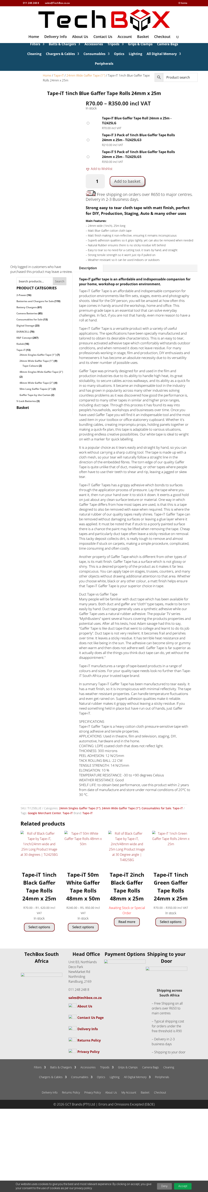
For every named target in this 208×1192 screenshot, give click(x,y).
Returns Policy (89, 1040)
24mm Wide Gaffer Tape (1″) (85, 75)
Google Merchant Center (44, 813)
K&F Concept (24, 337)
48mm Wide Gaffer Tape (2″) (37, 383)
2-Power (21, 295)
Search (59, 281)
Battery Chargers (26, 307)
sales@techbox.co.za (85, 997)
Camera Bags (167, 44)
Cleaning (34, 54)
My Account (128, 1092)
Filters (35, 44)
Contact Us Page (90, 1017)
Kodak (20, 344)
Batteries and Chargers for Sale (35, 301)
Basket (143, 37)
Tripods (113, 44)
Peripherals (104, 64)
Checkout (162, 37)
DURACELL (22, 331)
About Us (80, 37)
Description (88, 268)
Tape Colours (30, 365)
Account (125, 37)
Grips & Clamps (140, 44)
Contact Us (102, 37)
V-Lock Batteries (26, 401)
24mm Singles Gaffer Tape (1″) (38, 355)
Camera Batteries (26, 313)
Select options (39, 927)
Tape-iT (59, 75)
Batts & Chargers (62, 44)
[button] (99, 168)
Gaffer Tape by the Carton (35, 395)
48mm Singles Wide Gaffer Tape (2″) (41, 372)
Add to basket (127, 181)
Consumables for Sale (29, 319)
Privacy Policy (88, 1051)
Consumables (94, 54)
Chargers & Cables (60, 54)
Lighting (135, 54)
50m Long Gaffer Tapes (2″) (36, 389)
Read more (126, 922)
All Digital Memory (162, 54)
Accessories (93, 44)
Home (33, 37)
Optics (119, 54)
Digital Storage (25, 325)
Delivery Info (55, 37)
